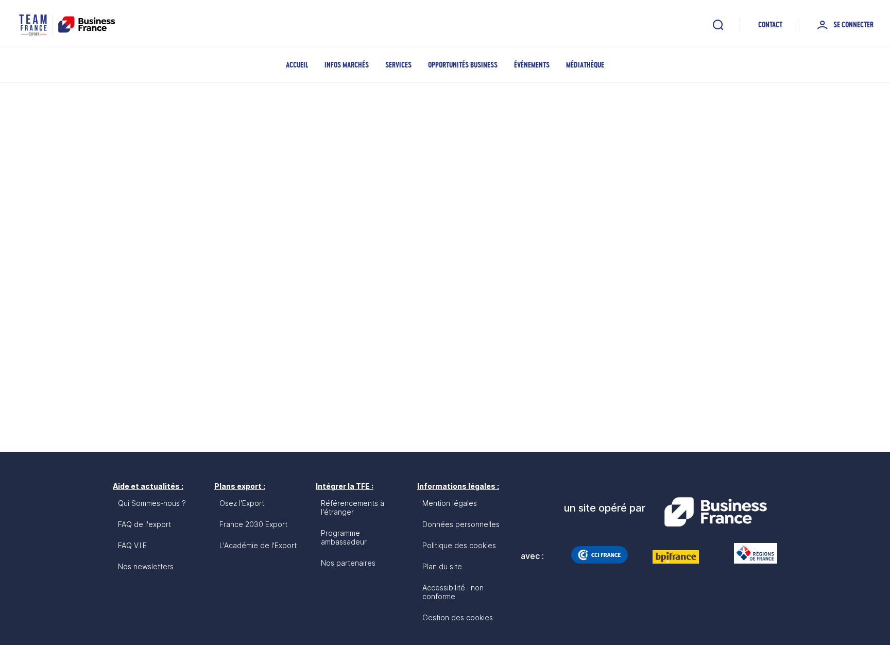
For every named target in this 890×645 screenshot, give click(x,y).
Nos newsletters (146, 566)
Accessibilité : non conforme (453, 592)
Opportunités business (463, 65)
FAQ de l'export (144, 524)
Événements (532, 65)
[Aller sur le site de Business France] (715, 512)
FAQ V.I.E (132, 545)
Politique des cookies (459, 545)
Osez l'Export (241, 503)
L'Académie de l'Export (258, 545)
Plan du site (442, 566)
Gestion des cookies (457, 617)
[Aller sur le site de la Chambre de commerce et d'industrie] (599, 555)
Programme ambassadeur (344, 537)
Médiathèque (585, 65)
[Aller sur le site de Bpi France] (676, 557)
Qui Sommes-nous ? (152, 503)
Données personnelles (461, 524)
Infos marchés (346, 65)
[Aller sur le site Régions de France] (750, 553)
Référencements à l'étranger (352, 507)
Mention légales (449, 503)
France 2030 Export (253, 524)
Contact (770, 24)
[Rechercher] (718, 24)
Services (398, 65)
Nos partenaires (348, 562)
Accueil (297, 65)
